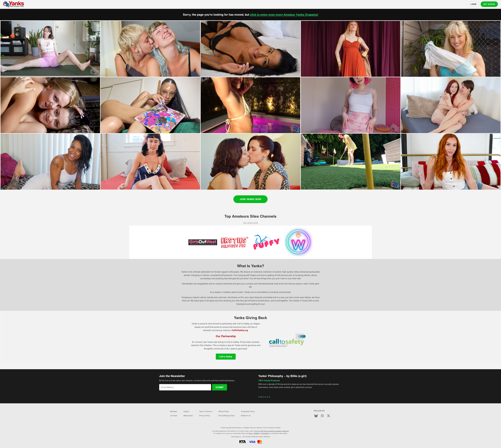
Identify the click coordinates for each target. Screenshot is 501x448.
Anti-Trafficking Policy (226, 415)
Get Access (489, 4)
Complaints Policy (248, 411)
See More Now (250, 223)
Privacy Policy (204, 415)
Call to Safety (225, 356)
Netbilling (256, 433)
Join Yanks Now (250, 199)
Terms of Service (205, 411)
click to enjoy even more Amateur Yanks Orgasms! (284, 15)
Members (173, 411)
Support (186, 411)
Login (473, 4)
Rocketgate (265, 433)
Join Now (173, 415)
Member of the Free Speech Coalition (269, 428)
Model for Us (246, 415)
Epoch (251, 433)
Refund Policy (223, 411)
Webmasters (188, 415)
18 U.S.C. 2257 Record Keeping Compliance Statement (271, 431)
